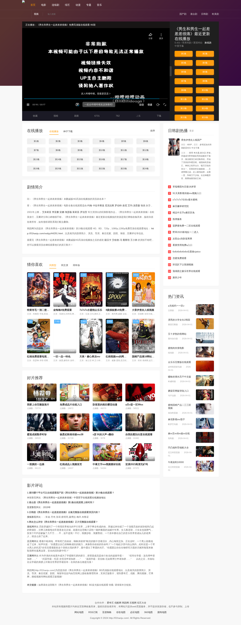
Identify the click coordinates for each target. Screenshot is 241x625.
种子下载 (68, 131)
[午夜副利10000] (205, 466)
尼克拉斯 (109, 205)
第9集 (183, 90)
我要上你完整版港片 (38, 404)
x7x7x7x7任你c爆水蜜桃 (183, 199)
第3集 (183, 63)
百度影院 (31, 507)
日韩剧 (204, 14)
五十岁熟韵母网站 (177, 334)
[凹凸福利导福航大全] (205, 451)
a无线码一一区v (176, 305)
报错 (55, 115)
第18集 (145, 159)
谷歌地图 (120, 612)
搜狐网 (30, 526)
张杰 (143, 205)
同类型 (52, 265)
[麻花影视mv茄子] (205, 423)
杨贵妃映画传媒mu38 (71, 434)
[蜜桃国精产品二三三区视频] (205, 408)
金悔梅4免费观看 (62, 309)
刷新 (76, 115)
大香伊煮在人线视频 (143, 309)
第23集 (124, 168)
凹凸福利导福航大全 (178, 447)
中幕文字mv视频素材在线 (107, 464)
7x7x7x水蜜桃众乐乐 (91, 309)
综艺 (67, 4)
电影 (43, 4)
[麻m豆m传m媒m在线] (205, 437)
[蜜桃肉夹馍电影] (205, 352)
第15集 (184, 117)
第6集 (205, 72)
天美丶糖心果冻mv (90, 356)
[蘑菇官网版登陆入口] (205, 394)
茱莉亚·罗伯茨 (79, 212)
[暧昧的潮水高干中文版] (205, 380)
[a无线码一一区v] (205, 309)
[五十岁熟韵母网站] (205, 337)
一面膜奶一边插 (35, 464)
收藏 (35, 115)
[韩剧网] (23, 1)
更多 (192, 130)
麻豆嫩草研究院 (179, 206)
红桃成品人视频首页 (71, 464)
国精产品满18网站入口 (144, 356)
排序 (152, 130)
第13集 (184, 108)
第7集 (183, 81)
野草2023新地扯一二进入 (184, 232)
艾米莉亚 (46, 212)
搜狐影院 (31, 517)
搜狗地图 (162, 612)
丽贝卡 (107, 240)
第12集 (205, 99)
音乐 (99, 4)
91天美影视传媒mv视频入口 (185, 193)
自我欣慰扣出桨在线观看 (138, 434)
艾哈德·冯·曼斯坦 (121, 240)
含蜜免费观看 (177, 258)
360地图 (148, 612)
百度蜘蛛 (106, 612)
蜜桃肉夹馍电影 (176, 348)
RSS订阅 (93, 612)
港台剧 (193, 14)
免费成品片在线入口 (71, 404)
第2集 (205, 53)
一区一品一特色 (61, 356)
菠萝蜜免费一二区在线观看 (184, 225)
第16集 (205, 117)
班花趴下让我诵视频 (180, 264)
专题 (88, 4)
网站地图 (79, 612)
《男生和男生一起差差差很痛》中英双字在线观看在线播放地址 (73, 497)
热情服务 (175, 219)
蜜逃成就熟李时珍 (37, 434)
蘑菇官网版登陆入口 (178, 390)
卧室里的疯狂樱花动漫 (105, 404)
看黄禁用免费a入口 (180, 245)
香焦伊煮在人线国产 (191, 140)
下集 (158, 115)
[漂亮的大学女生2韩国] (205, 323)
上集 (138, 115)
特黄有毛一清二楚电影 (39, 309)
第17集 (124, 159)
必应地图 (134, 612)
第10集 (205, 90)
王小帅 (133, 240)
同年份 (76, 265)
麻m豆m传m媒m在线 (179, 433)
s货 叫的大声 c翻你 (103, 434)
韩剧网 (125, 602)
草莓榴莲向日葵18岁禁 (182, 186)
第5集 (183, 72)
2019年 (47, 507)
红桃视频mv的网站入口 (118, 356)
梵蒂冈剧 (186, 42)
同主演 (64, 265)
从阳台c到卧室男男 (180, 238)
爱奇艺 (110, 602)
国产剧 (183, 14)
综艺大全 (141, 602)
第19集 (36, 168)
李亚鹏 (55, 212)
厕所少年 (175, 277)
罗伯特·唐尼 (121, 205)
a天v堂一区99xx (134, 404)
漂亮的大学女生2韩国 (179, 319)
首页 (32, 4)
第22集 (102, 168)
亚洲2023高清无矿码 (136, 464)
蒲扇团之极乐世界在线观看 (184, 271)
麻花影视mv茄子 (176, 419)
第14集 (205, 108)
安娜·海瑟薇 (66, 212)
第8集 (205, 81)
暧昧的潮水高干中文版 (179, 376)
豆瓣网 (30, 555)
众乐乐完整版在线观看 (179, 362)
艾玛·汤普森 (134, 205)
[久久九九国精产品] (174, 147)
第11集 (184, 99)
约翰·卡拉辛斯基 (95, 205)
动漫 (78, 4)
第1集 (183, 53)
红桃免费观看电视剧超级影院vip (44, 356)
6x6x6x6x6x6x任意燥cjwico (185, 251)
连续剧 (55, 4)
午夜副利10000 (176, 462)
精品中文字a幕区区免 (182, 212)
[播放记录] (217, 5)
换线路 (208, 42)
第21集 (80, 168)
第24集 (145, 168)
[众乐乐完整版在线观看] (205, 366)
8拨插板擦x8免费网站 (117, 309)
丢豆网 (30, 541)
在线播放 (54, 131)
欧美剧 (215, 14)
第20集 (58, 168)
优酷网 (117, 602)
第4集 (205, 63)
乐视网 (133, 602)
